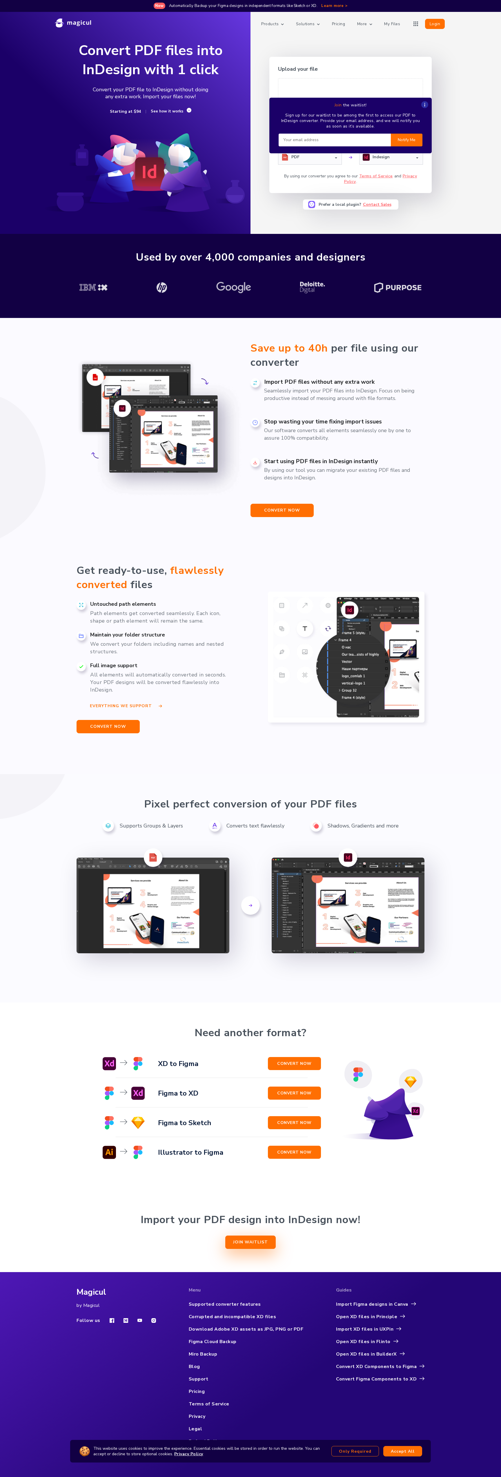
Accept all (403, 1451)
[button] (310, 157)
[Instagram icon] (153, 1320)
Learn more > (334, 5)
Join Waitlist (250, 1242)
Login (435, 24)
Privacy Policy (188, 1454)
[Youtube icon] (139, 1320)
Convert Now (294, 1063)
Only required (355, 1451)
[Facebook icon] (112, 1320)
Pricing (338, 24)
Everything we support (121, 705)
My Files (392, 24)
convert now (282, 510)
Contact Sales (377, 204)
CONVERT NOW (108, 726)
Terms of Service (376, 176)
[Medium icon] (126, 1320)
